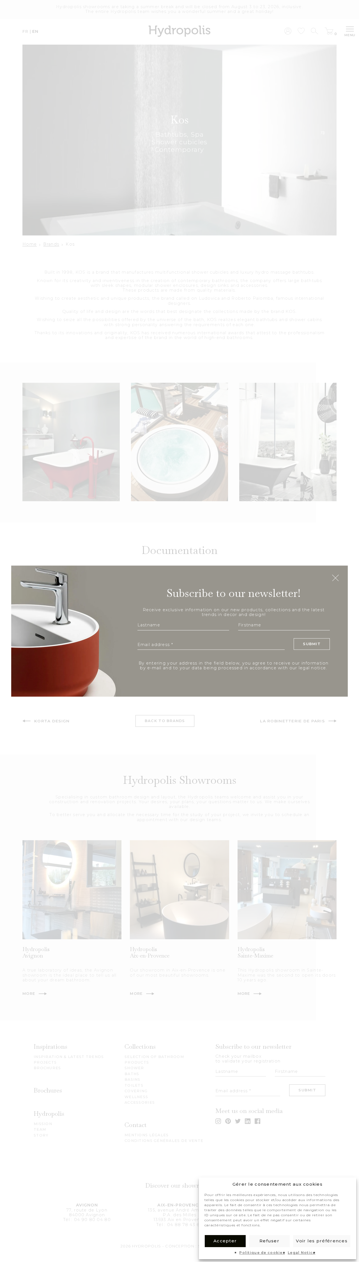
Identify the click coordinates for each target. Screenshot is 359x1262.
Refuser (269, 1240)
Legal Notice (301, 1253)
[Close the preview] (335, 578)
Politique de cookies (262, 1253)
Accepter (225, 1240)
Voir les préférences (322, 1240)
